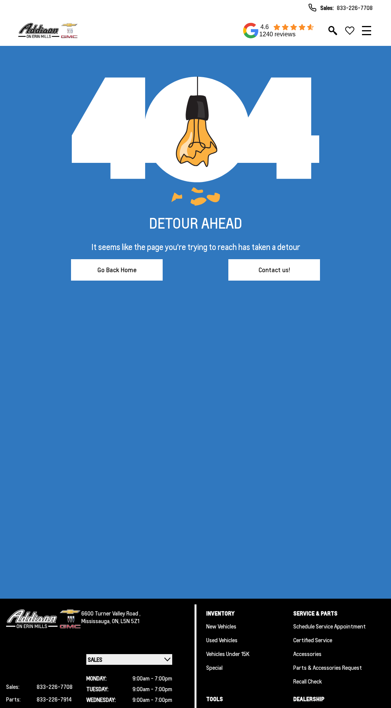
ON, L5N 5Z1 (125, 620)
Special (214, 667)
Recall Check (307, 681)
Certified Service (312, 640)
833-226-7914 (54, 699)
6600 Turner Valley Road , (111, 613)
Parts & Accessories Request (327, 667)
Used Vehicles (222, 640)
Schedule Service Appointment (329, 626)
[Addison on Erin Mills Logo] (48, 30)
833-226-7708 (355, 7)
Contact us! (274, 270)
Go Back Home (117, 270)
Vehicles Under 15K (227, 653)
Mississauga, (96, 620)
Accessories (307, 653)
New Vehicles (221, 626)
